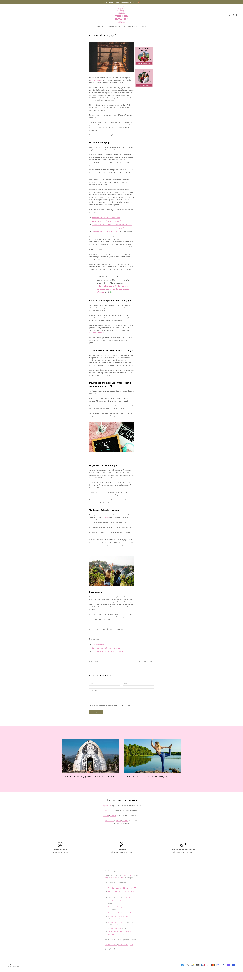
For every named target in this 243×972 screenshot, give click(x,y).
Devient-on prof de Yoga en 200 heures (121, 913)
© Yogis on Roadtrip (13, 964)
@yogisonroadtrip (96, 80)
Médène (113, 815)
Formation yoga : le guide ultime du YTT (106, 217)
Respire (106, 815)
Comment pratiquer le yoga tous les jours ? (107, 648)
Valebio (125, 820)
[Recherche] (233, 15)
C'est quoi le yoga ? (99, 644)
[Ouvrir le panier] (237, 15)
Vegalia (118, 820)
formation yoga (127, 897)
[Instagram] (110, 949)
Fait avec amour (13, 967)
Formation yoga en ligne (116, 922)
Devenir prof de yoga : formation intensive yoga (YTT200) (112, 224)
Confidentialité (123, 944)
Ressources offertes (113, 27)
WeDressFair (109, 811)
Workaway (105, 517)
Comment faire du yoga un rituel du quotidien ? (108, 651)
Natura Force (109, 820)
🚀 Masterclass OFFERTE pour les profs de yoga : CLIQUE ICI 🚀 (121, 2)
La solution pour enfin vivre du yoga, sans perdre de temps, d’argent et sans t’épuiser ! (113, 289)
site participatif (128, 875)
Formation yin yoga (114, 928)
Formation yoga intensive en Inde (119, 901)
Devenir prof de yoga (115, 907)
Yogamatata (106, 806)
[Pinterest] (115, 949)
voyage (122, 878)
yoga (106, 878)
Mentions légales (111, 944)
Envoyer (96, 712)
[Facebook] (105, 949)
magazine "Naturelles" (96, 333)
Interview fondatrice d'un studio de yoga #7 (147, 776)
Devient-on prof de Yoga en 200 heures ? (106, 221)
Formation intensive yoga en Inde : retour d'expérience (89, 776)
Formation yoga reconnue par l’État (104, 231)
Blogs (144, 27)
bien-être (114, 878)
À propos (100, 27)
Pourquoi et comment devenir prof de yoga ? (108, 228)
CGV (131, 944)
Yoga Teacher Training (131, 27)
